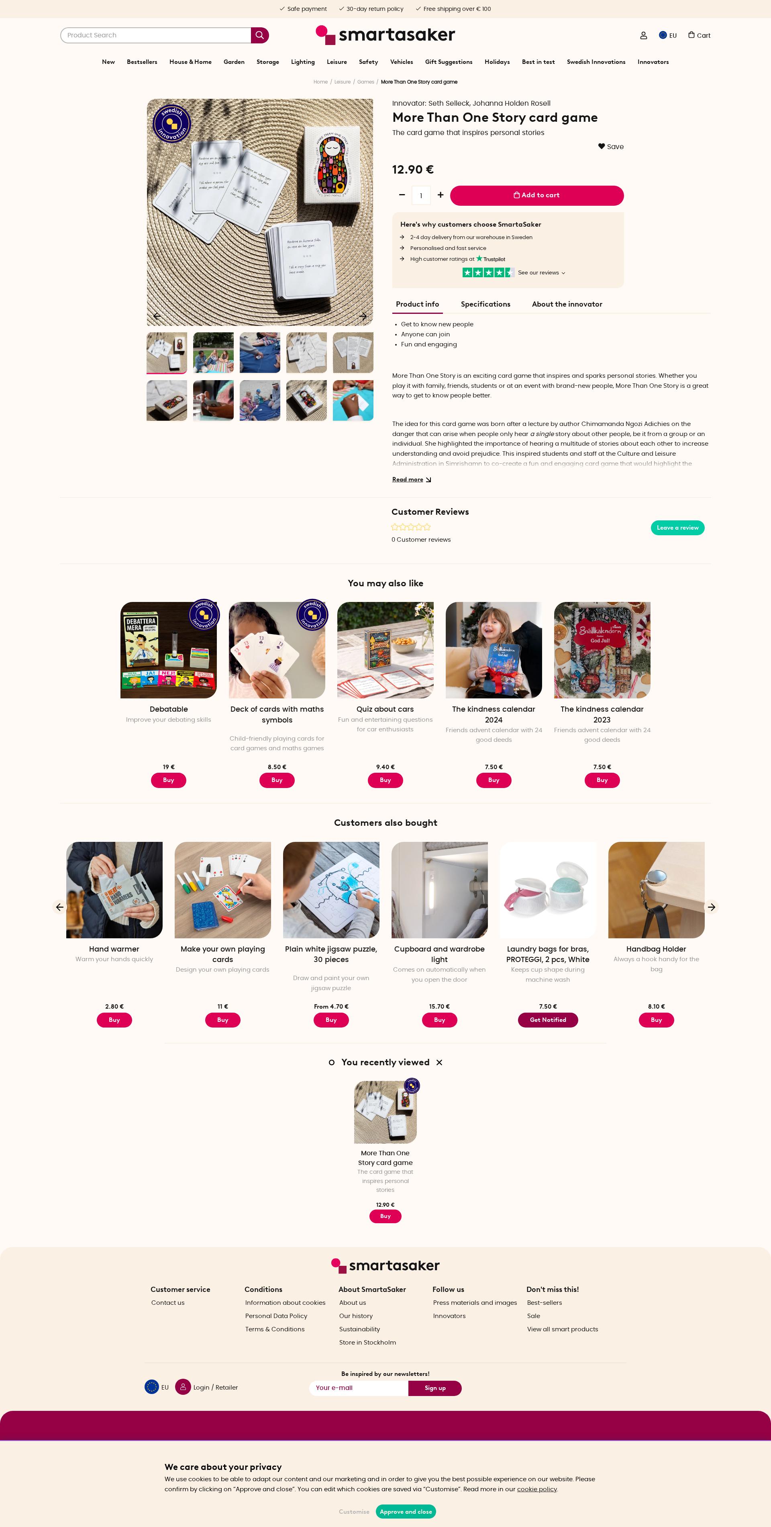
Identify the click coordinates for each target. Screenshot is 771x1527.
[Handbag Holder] (656, 890)
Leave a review (678, 527)
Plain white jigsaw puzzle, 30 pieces (331, 955)
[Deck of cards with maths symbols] (277, 650)
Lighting (303, 62)
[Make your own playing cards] (223, 890)
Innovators (653, 62)
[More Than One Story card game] (385, 1112)
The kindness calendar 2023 (602, 715)
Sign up (435, 1388)
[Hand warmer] (114, 890)
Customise (354, 1511)
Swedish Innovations (596, 62)
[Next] (363, 315)
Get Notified (548, 1019)
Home (321, 82)
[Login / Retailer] (643, 36)
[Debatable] (168, 650)
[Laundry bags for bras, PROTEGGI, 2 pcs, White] (548, 890)
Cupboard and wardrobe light (439, 955)
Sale (533, 1316)
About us (352, 1303)
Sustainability (359, 1329)
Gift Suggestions (449, 62)
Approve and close (406, 1511)
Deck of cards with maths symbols (277, 715)
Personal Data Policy (276, 1316)
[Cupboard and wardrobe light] (440, 890)
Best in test (538, 62)
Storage (268, 62)
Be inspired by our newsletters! (385, 1374)
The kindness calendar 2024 (493, 715)
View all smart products (562, 1329)
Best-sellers (544, 1303)
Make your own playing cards (223, 955)
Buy (168, 780)
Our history (356, 1316)
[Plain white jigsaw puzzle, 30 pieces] (331, 890)
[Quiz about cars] (385, 650)
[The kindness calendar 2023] (602, 650)
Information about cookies (285, 1303)
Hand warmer (114, 949)
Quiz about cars (385, 709)
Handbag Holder (656, 949)
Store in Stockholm (367, 1343)
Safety (368, 62)
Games (365, 82)
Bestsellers (142, 62)
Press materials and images (475, 1303)
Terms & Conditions (275, 1329)
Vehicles (401, 62)
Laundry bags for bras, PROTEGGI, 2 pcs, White (547, 955)
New (108, 62)
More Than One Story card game (385, 1158)
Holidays (497, 62)
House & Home (190, 62)
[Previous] (157, 315)
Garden (234, 62)
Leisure (337, 62)
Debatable (169, 709)
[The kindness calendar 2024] (494, 650)
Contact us (168, 1303)
